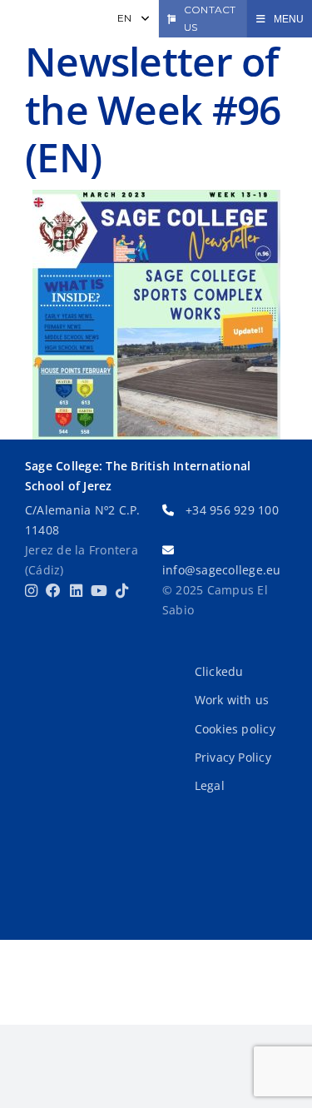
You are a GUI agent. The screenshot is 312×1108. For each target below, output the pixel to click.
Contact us (210, 18)
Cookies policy (235, 729)
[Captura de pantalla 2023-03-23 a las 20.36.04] (156, 315)
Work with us (232, 700)
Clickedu (219, 671)
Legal (210, 785)
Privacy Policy (233, 757)
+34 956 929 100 (232, 510)
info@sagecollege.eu (221, 570)
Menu (289, 19)
